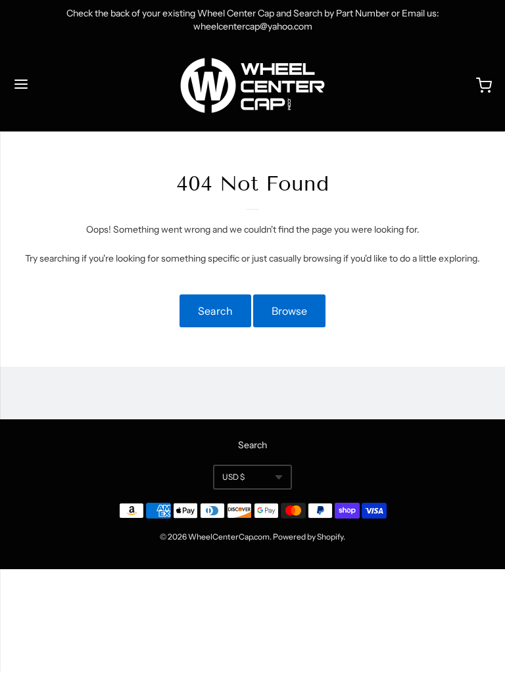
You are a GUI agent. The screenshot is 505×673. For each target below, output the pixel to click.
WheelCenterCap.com (229, 537)
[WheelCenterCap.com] (252, 85)
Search (215, 310)
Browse (289, 310)
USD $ (233, 477)
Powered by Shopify (308, 537)
